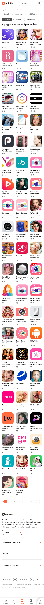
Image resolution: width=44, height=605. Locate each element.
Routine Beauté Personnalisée (35, 256)
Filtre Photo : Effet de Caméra (22, 107)
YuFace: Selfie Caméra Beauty (35, 214)
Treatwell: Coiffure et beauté (7, 427)
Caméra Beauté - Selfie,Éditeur (35, 192)
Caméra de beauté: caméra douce (7, 214)
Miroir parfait (20, 128)
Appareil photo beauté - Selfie (35, 171)
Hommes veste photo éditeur (20, 235)
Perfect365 (5, 42)
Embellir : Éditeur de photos (21, 470)
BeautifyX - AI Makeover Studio (21, 192)
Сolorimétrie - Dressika (6, 299)
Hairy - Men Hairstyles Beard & (8, 107)
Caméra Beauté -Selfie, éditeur (35, 278)
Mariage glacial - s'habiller (7, 86)
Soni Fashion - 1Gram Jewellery (21, 363)
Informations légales (7, 584)
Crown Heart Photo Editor (34, 129)
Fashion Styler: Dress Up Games (35, 235)
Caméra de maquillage (19, 491)
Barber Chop (20, 85)
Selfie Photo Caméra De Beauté (36, 363)
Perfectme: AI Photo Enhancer (7, 150)
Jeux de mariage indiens (7, 256)
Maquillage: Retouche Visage (35, 43)
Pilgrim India (6, 469)
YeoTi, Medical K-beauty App (21, 448)
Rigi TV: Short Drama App (6, 192)
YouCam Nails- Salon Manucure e (7, 171)
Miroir (18, 64)
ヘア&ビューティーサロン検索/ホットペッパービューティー (7, 65)
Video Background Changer (36, 470)
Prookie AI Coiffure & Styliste (36, 427)
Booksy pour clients (20, 171)
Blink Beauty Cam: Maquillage (7, 384)
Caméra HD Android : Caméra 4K (7, 235)
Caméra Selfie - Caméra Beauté (35, 299)
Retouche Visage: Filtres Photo (7, 342)
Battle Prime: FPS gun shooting (7, 129)
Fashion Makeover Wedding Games (8, 320)
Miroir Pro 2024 (35, 405)
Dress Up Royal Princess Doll (35, 65)
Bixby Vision (34, 341)
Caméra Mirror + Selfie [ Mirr (35, 320)
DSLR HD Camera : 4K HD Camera (36, 86)
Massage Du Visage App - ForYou (6, 491)
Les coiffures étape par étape (21, 150)
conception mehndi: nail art (21, 406)
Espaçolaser (20, 383)
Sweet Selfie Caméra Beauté (21, 320)
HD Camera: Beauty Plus (34, 448)
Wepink (4, 405)
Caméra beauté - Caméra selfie (21, 299)
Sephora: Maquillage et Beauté (34, 107)
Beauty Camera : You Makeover (21, 214)
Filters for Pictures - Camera (7, 448)
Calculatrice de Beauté (35, 384)
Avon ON (19, 256)
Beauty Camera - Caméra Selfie (35, 150)
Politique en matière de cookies (23, 584)
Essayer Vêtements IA (6, 363)
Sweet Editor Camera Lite (6, 278)
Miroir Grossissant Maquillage (22, 278)
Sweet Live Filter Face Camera (21, 427)
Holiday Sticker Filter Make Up (21, 43)
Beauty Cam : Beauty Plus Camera (20, 342)
